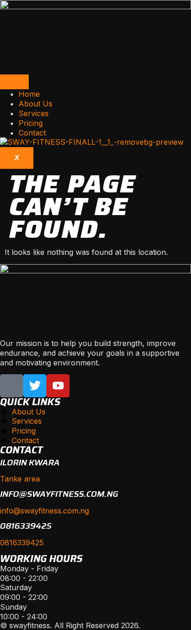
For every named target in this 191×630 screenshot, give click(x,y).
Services (34, 113)
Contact (32, 132)
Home (29, 94)
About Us (35, 103)
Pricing (31, 123)
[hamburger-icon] (14, 81)
